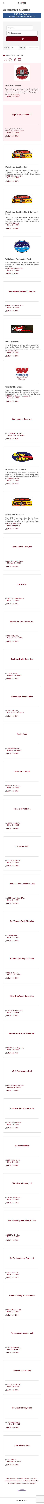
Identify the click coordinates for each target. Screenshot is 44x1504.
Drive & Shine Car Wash (15, 469)
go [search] (23, 39)
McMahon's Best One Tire (16, 167)
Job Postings (26, 1481)
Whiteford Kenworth (14, 387)
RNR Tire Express (13, 86)
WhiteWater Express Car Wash (18, 259)
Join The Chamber (30, 1483)
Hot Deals (33, 1478)
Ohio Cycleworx (12, 342)
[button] (4, 55)
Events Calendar (24, 1478)
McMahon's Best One (14, 515)
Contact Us (34, 1481)
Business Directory (12, 1478)
